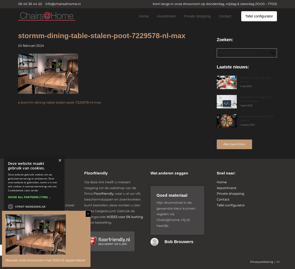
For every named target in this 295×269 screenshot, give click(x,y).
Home (144, 16)
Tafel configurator (259, 16)
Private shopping (197, 16)
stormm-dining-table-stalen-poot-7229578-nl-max (60, 102)
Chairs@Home (40, 16)
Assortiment (166, 16)
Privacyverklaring (261, 261)
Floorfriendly (103, 194)
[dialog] (34, 210)
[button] (34, 197)
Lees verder (31, 190)
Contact (225, 16)
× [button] (59, 160)
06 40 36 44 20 (30, 4)
